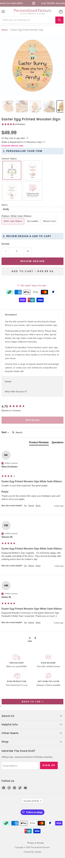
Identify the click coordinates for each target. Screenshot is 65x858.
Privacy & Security (35, 843)
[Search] (59, 20)
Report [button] (31, 506)
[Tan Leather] (33, 225)
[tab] (8, 106)
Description (11, 314)
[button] (32, 124)
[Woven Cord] (49, 225)
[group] (32, 406)
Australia (31, 801)
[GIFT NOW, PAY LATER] (48, 680)
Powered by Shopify (32, 852)
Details (8, 381)
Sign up (48, 765)
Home (5, 29)
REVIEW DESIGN (32, 261)
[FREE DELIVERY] (16, 661)
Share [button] (38, 506)
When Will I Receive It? (16, 391)
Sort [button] (4, 432)
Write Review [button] (32, 420)
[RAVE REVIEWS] (48, 661)
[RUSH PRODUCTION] (16, 680)
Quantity (5, 244)
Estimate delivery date (12, 145)
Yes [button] (25, 506)
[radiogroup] (32, 181)
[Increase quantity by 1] (28, 251)
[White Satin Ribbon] (13, 225)
